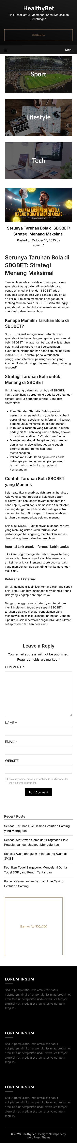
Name (11, 723)
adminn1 (38, 245)
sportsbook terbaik (54, 562)
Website (12, 761)
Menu (69, 50)
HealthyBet (38, 8)
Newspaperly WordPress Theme (46, 1135)
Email (11, 742)
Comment (14, 667)
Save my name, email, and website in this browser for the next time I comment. (38, 781)
